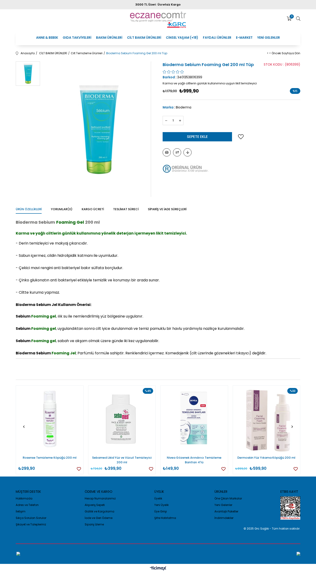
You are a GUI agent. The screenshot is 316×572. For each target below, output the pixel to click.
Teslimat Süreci (126, 209)
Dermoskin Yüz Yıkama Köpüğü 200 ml (266, 457)
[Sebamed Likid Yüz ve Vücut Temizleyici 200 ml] (122, 419)
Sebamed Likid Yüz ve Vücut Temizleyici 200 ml (122, 459)
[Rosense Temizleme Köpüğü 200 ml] (49, 419)
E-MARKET (244, 37)
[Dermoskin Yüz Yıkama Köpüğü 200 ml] (266, 419)
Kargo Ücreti (93, 209)
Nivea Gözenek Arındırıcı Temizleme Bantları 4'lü (194, 459)
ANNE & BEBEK (47, 37)
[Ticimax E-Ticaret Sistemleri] (158, 568)
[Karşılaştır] (177, 152)
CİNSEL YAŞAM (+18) (182, 37)
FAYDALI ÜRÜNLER (217, 37)
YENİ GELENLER (268, 37)
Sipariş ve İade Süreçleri (167, 209)
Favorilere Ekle (79, 469)
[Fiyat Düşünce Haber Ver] (187, 152)
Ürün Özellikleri (29, 209)
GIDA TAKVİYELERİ (77, 37)
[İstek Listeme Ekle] (167, 152)
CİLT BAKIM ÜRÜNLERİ (144, 37)
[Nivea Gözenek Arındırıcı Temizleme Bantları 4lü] (194, 419)
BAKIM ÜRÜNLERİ (109, 37)
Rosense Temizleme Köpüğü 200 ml (50, 457)
